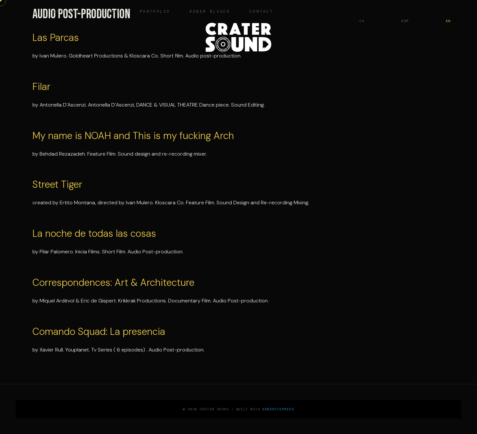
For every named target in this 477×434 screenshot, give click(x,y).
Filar (41, 86)
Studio (110, 11)
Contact (261, 11)
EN (448, 21)
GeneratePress (278, 409)
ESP (405, 21)
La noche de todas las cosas (94, 233)
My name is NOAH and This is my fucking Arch (133, 135)
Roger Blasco (210, 11)
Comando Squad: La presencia (98, 331)
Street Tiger (57, 184)
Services (67, 11)
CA (362, 21)
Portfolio (155, 11)
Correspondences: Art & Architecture (113, 282)
